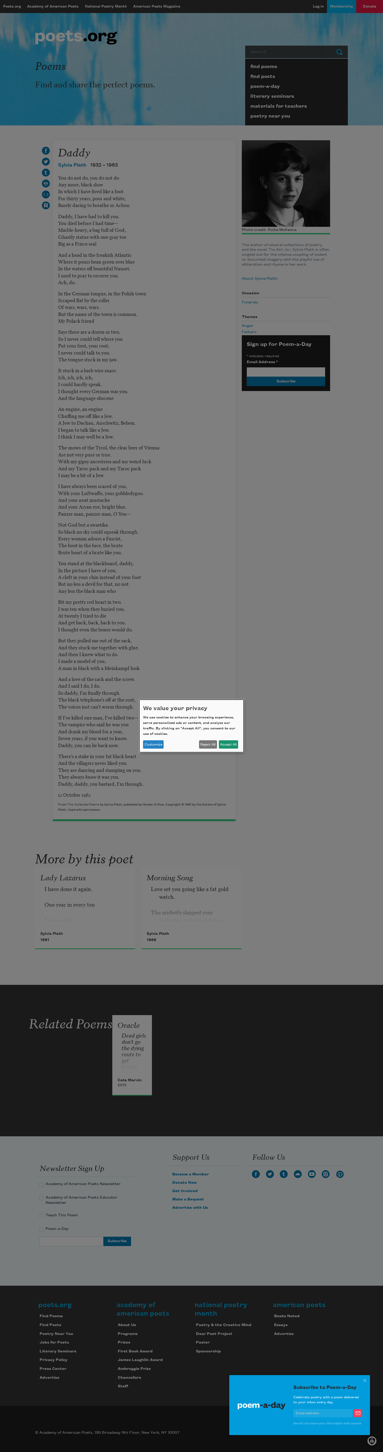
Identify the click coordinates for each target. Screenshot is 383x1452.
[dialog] (191, 726)
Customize (153, 744)
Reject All (207, 744)
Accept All (228, 744)
